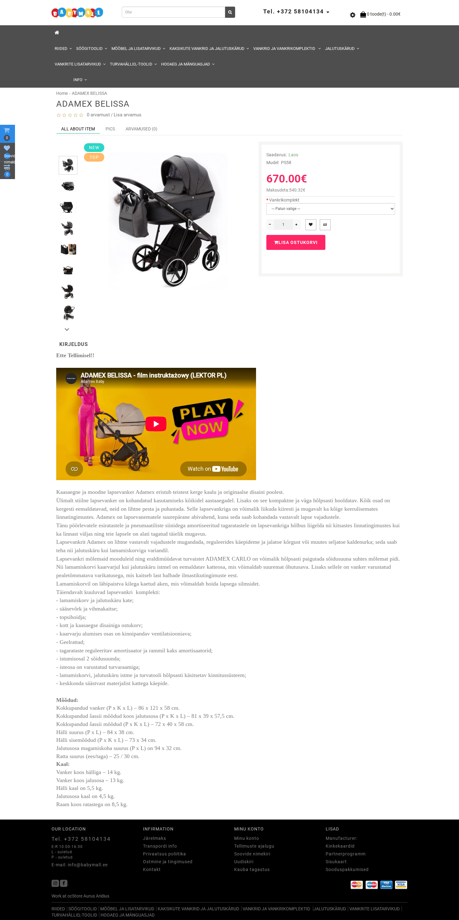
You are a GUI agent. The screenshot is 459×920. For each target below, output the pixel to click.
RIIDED (61, 48)
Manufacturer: (342, 838)
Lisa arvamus (127, 115)
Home (62, 93)
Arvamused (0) (141, 128)
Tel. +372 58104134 (81, 839)
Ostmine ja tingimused (168, 861)
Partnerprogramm (346, 853)
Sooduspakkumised (347, 869)
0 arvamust (97, 115)
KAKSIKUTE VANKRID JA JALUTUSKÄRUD (207, 48)
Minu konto (246, 838)
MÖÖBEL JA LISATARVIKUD (136, 48)
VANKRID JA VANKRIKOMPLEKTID (284, 48)
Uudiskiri (244, 861)
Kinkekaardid (340, 846)
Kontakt (152, 869)
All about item (78, 128)
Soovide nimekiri (252, 853)
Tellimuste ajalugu (254, 846)
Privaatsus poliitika (164, 853)
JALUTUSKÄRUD (340, 48)
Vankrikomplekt (284, 199)
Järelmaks (154, 838)
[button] (67, 151)
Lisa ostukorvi (298, 242)
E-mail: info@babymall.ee (80, 864)
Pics (110, 128)
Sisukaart (336, 861)
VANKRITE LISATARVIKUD (78, 64)
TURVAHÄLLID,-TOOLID (131, 64)
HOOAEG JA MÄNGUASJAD (185, 64)
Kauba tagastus (252, 869)
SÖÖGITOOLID (89, 48)
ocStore (74, 895)
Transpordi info (160, 846)
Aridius (102, 895)
